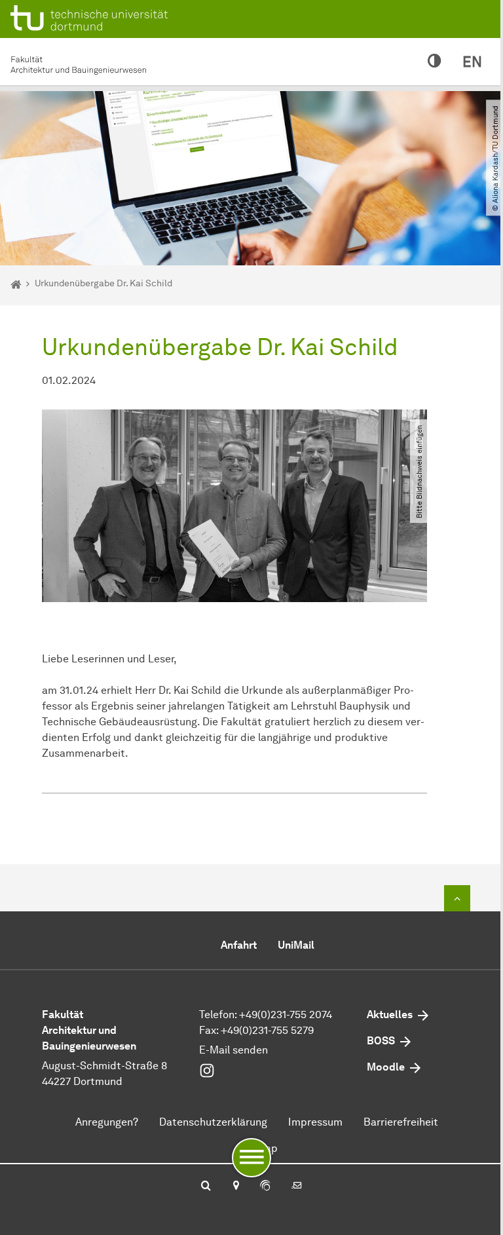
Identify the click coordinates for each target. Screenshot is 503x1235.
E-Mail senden (233, 1050)
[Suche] (206, 1186)
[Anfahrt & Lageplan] (235, 1186)
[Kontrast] (434, 62)
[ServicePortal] (265, 1186)
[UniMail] (296, 1186)
